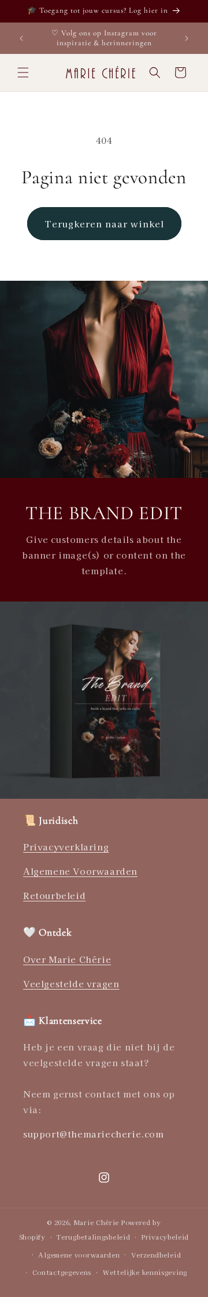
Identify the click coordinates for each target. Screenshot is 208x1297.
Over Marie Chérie (67, 959)
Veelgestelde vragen (71, 983)
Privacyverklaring (66, 846)
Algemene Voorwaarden (80, 871)
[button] (23, 72)
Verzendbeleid (156, 1254)
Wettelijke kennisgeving (145, 1272)
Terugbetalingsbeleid (93, 1236)
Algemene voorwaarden (79, 1254)
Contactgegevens (62, 1272)
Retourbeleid (54, 895)
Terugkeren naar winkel (104, 224)
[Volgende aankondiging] (186, 38)
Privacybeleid (165, 1236)
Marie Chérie (96, 1222)
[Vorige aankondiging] (21, 38)
